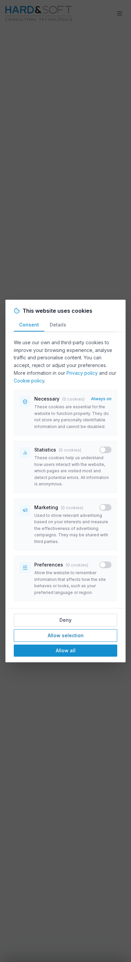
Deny (65, 620)
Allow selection (66, 635)
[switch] (105, 449)
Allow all (66, 650)
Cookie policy (29, 380)
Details (58, 324)
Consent (29, 324)
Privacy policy (82, 373)
